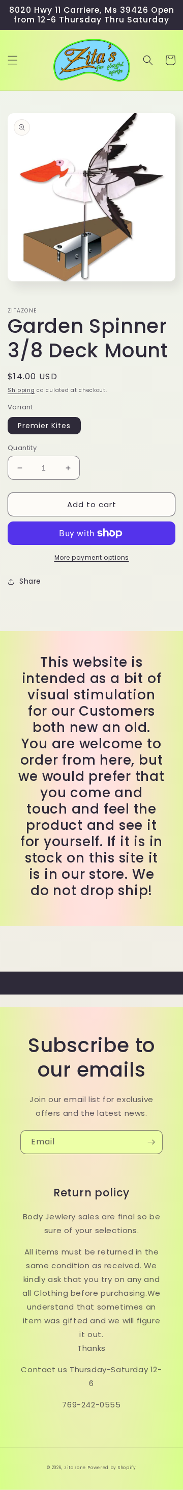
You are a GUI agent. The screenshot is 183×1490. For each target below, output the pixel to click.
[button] (13, 60)
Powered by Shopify (111, 1468)
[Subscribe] (151, 1142)
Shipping (21, 390)
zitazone (75, 1468)
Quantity (22, 448)
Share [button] (30, 581)
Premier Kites (44, 426)
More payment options (91, 557)
